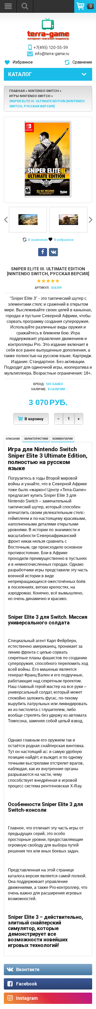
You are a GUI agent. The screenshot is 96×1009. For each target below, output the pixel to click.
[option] (28, 219)
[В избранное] (60, 240)
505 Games (54, 384)
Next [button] (90, 219)
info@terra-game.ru (52, 54)
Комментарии (62, 438)
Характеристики (36, 438)
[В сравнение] (35, 240)
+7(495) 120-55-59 (51, 47)
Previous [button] (6, 219)
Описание (13, 438)
